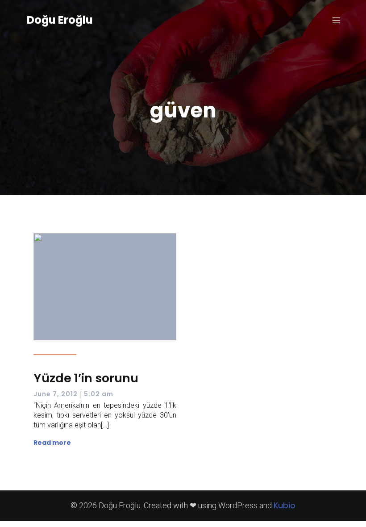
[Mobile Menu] (336, 20)
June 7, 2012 (55, 393)
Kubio (284, 505)
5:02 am (98, 393)
